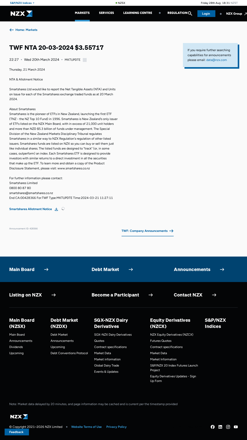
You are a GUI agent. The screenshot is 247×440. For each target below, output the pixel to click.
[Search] (190, 14)
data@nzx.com (216, 60)
